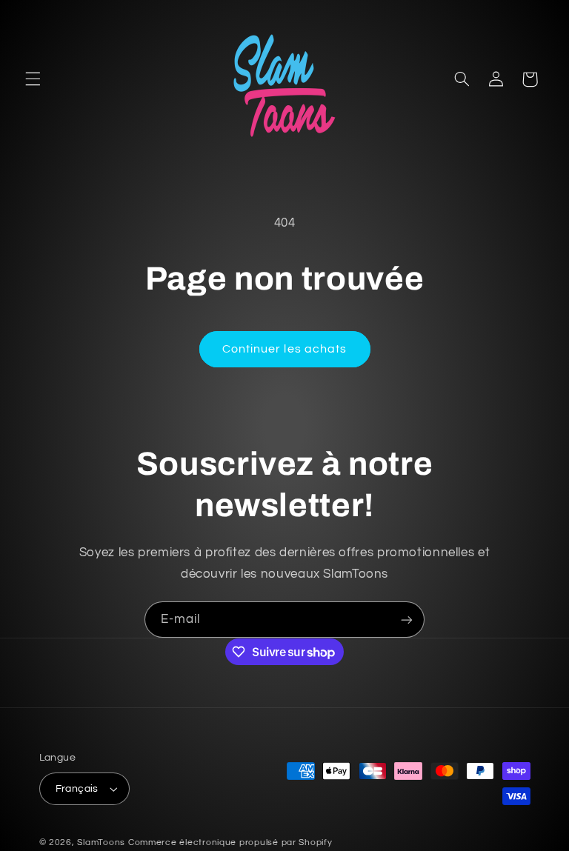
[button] (33, 79)
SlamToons (101, 842)
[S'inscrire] (407, 619)
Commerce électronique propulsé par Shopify (230, 842)
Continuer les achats (284, 349)
